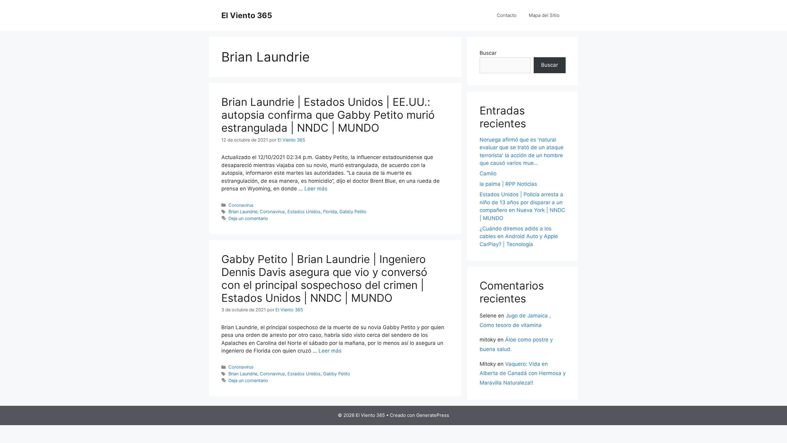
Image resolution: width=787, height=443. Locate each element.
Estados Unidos (304, 211)
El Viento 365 (246, 15)
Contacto (506, 15)
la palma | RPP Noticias (508, 184)
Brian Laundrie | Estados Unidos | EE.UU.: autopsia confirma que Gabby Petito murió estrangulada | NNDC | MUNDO (328, 114)
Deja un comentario (248, 218)
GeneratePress (432, 415)
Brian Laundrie (242, 211)
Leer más (315, 189)
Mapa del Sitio (544, 15)
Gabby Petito (352, 211)
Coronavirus (241, 205)
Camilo (488, 173)
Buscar (488, 53)
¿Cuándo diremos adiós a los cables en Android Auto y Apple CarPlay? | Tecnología (519, 236)
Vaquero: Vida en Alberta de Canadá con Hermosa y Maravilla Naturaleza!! (523, 373)
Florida (330, 211)
